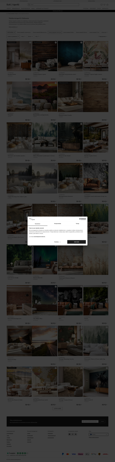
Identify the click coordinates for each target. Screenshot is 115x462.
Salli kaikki (76, 241)
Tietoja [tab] (77, 223)
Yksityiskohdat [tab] (57, 223)
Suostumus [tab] (37, 223)
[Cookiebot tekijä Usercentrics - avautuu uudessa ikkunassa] (80, 219)
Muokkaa (56, 241)
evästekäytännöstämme (39, 236)
